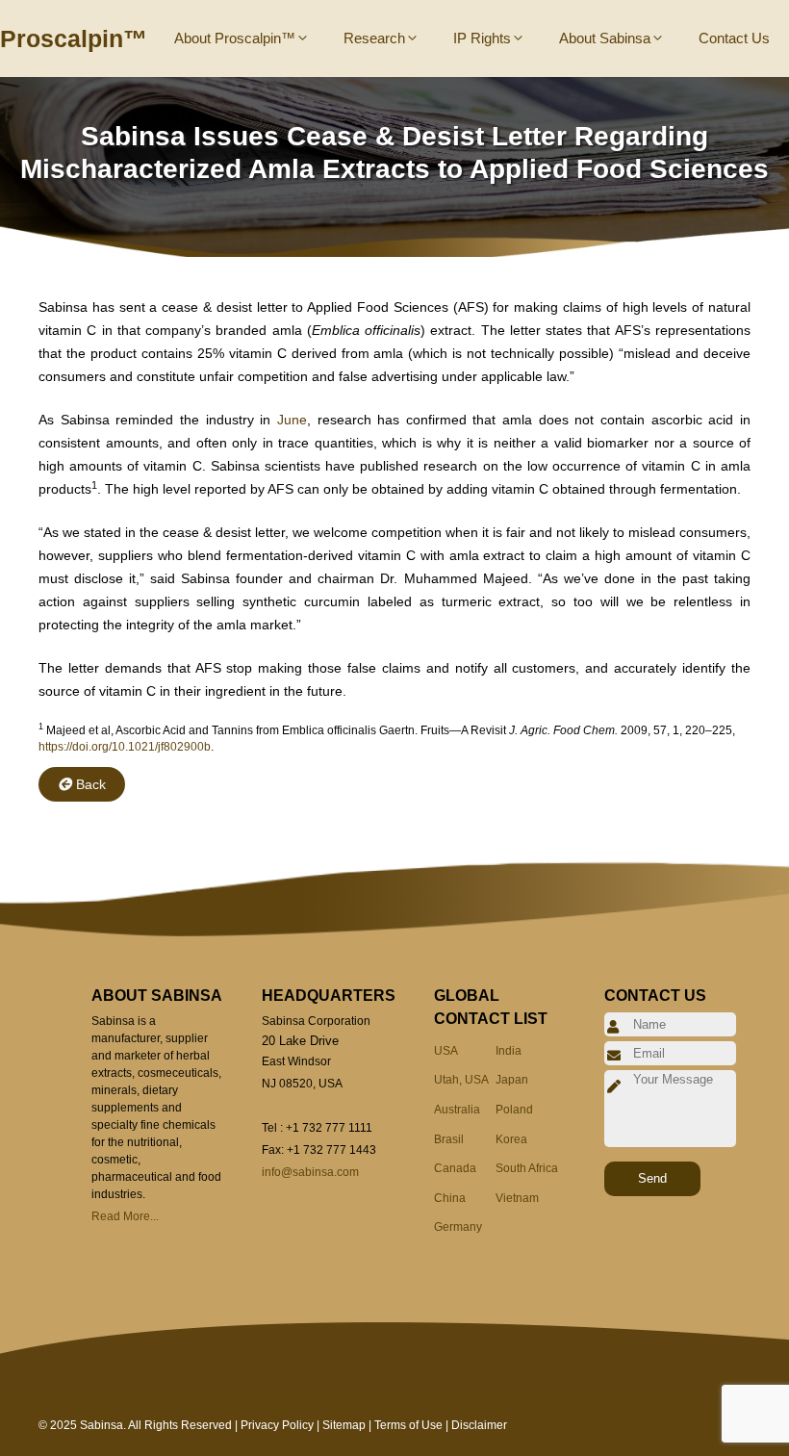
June (292, 419)
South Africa (527, 1168)
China (450, 1198)
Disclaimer (479, 1425)
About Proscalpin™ (234, 38)
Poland (514, 1109)
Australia (457, 1109)
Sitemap (344, 1425)
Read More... (125, 1216)
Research (374, 38)
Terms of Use (408, 1425)
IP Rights (482, 38)
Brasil (449, 1139)
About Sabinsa (604, 38)
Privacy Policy (277, 1425)
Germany (458, 1227)
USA (446, 1051)
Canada (455, 1168)
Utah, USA (461, 1079)
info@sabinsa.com (310, 1172)
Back (91, 784)
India (509, 1051)
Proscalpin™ (73, 38)
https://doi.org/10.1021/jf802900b (124, 747)
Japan (512, 1079)
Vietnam (517, 1198)
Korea (511, 1139)
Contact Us (734, 38)
